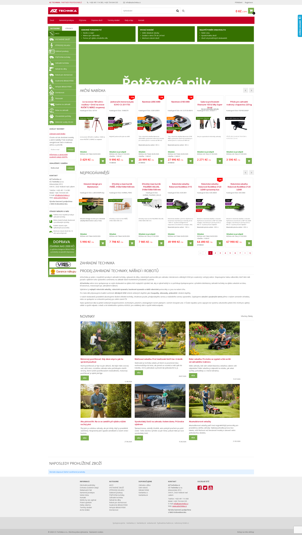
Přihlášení (238, 2)
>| (250, 253)
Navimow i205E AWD (151, 101)
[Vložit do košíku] (103, 161)
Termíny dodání (114, 20)
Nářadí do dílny (61, 69)
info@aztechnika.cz (133, 2)
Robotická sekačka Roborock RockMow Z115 (180, 185)
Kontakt (141, 20)
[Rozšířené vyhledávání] (183, 11)
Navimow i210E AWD (180, 101)
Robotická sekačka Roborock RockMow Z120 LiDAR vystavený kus (209, 187)
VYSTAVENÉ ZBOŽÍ (62, 39)
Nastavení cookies (96, 532)
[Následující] (251, 90)
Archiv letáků (85, 510)
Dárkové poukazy (62, 51)
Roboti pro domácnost (64, 75)
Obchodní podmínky (87, 485)
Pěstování (59, 98)
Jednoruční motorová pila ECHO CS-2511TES (122, 103)
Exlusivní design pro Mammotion (93, 185)
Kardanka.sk (143, 495)
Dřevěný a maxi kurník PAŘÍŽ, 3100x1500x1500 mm (122, 185)
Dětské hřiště (144, 490)
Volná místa (84, 495)
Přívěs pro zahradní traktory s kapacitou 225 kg (239, 103)
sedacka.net (151, 523)
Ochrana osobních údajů (89, 487)
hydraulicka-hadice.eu (165, 523)
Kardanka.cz (143, 492)
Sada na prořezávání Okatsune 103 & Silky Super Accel (209, 104)
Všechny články (247, 316)
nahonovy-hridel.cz (181, 523)
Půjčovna (82, 20)
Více (84, 378)
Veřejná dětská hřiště (63, 86)
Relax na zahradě (61, 110)
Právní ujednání (86, 502)
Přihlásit (70, 150)
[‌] (199, 487)
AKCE (57, 33)
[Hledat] (177, 10)
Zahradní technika (62, 63)
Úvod (52, 20)
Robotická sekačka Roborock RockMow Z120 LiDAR (239, 187)
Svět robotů (143, 487)
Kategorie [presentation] (55, 28)
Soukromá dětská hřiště (64, 81)
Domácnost (59, 92)
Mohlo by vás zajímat (88, 500)
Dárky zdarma (85, 505)
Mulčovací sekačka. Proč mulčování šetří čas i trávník (158, 359)
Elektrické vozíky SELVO (64, 122)
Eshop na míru (242, 532)
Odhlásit (70, 168)
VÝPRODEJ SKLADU (62, 45)
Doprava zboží (96, 20)
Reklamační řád (86, 490)
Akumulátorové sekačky (200, 421)
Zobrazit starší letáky (57, 134)
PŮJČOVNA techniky (62, 57)
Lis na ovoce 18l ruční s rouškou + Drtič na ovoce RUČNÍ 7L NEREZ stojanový (93, 104)
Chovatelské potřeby (63, 116)
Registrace (249, 2)
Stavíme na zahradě (62, 104)
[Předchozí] (245, 90)
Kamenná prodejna (66, 20)
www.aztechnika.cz (61, 198)
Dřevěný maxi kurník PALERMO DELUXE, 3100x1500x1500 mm (151, 187)
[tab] (55, 28)
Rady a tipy (129, 20)
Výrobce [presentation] (69, 28)
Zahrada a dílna (144, 485)
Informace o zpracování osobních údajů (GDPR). (58, 155)
